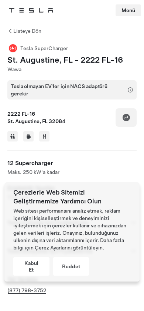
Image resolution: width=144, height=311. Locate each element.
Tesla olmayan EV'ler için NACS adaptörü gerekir (59, 90)
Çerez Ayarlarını (53, 248)
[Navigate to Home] (31, 10)
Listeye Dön (27, 31)
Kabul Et (31, 266)
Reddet (71, 266)
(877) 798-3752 (26, 290)
